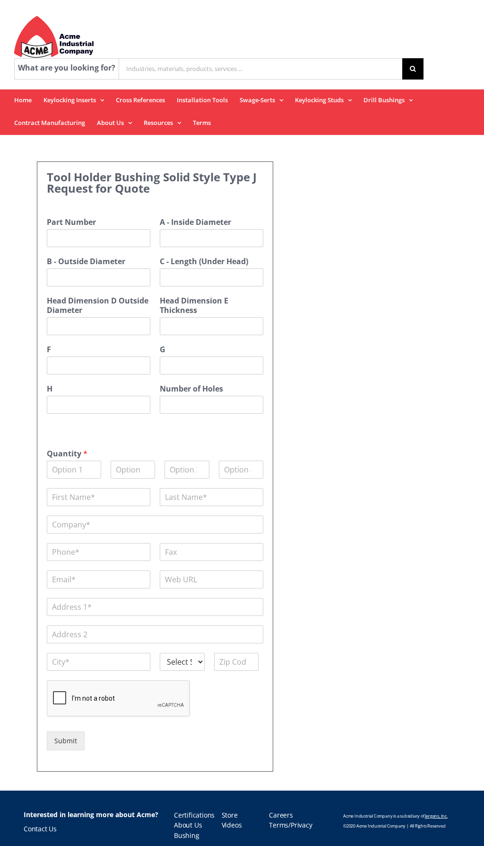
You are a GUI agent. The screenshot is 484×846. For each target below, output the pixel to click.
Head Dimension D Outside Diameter (97, 306)
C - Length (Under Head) (204, 262)
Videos (232, 825)
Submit (65, 741)
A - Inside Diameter (195, 222)
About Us (188, 825)
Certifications (194, 815)
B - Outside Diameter (86, 262)
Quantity (67, 454)
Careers (281, 815)
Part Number (71, 222)
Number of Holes (191, 389)
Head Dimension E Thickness (194, 306)
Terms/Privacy (290, 825)
